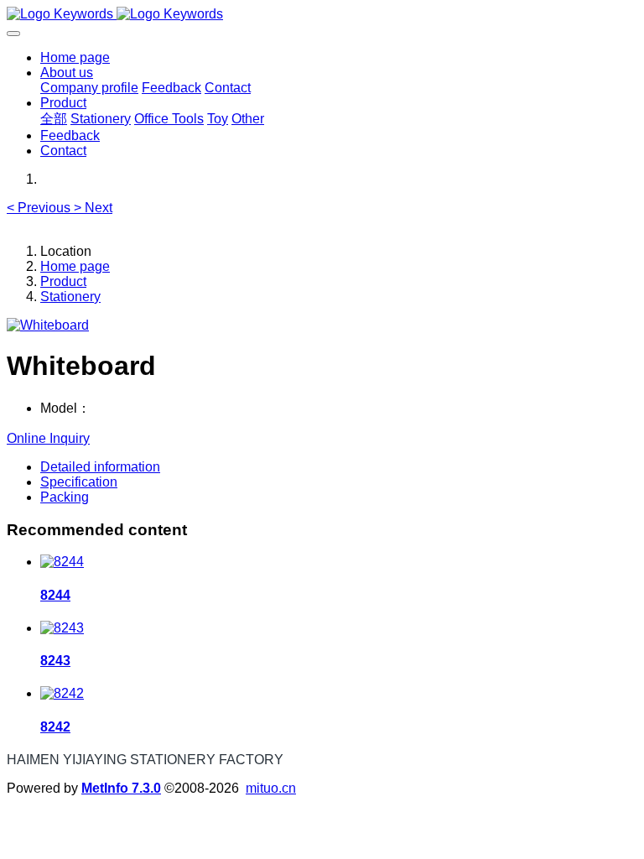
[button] (40, 207)
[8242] (62, 693)
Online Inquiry (48, 438)
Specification (78, 482)
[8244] (62, 561)
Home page (75, 57)
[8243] (62, 628)
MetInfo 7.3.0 (121, 788)
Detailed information (100, 467)
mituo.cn (271, 788)
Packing (64, 497)
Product (63, 281)
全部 (53, 119)
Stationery (70, 296)
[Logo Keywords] (322, 14)
